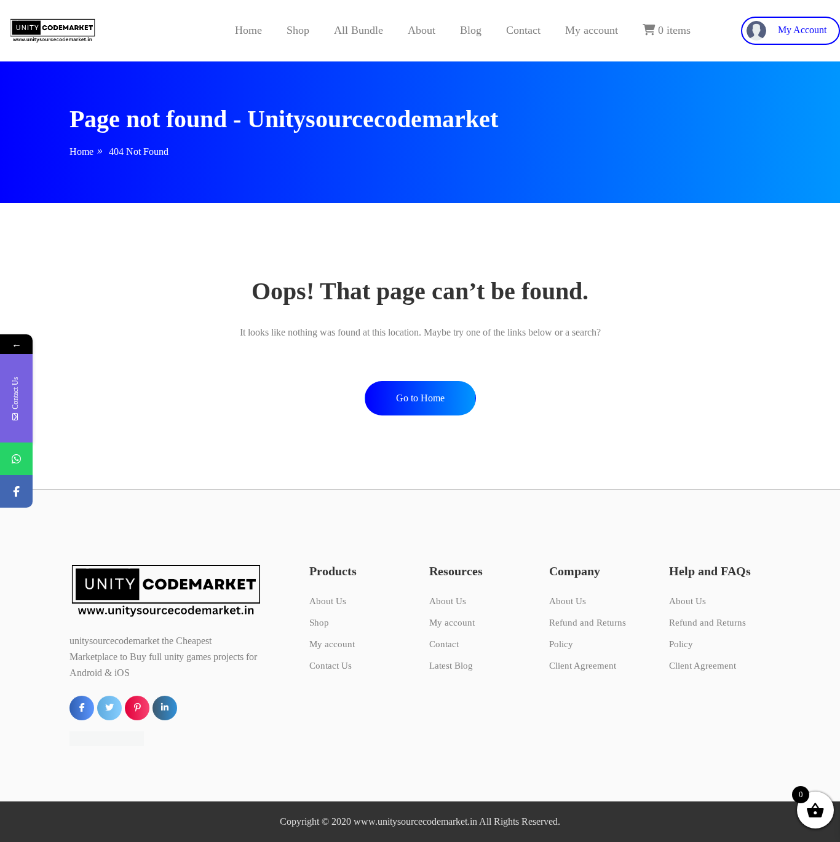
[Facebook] (16, 491)
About (421, 30)
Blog (470, 30)
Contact (523, 30)
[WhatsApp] (16, 459)
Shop (298, 30)
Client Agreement (582, 666)
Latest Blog (451, 666)
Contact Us (330, 666)
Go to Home (420, 398)
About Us (327, 601)
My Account (800, 30)
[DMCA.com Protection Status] (106, 738)
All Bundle (358, 30)
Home (248, 30)
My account (591, 30)
